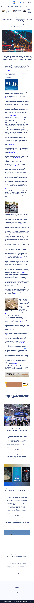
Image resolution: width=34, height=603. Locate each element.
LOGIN (24, 2)
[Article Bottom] (17, 374)
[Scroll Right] (32, 6)
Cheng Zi (18, 459)
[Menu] (3, 3)
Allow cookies (25, 601)
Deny (30, 601)
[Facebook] (14, 26)
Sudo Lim (18, 399)
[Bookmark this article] (23, 24)
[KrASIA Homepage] (17, 2)
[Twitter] (17, 26)
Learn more (20, 601)
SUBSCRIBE (29, 2)
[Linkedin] (19, 26)
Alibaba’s (12, 499)
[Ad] (17, 384)
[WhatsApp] (21, 26)
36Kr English (19, 580)
